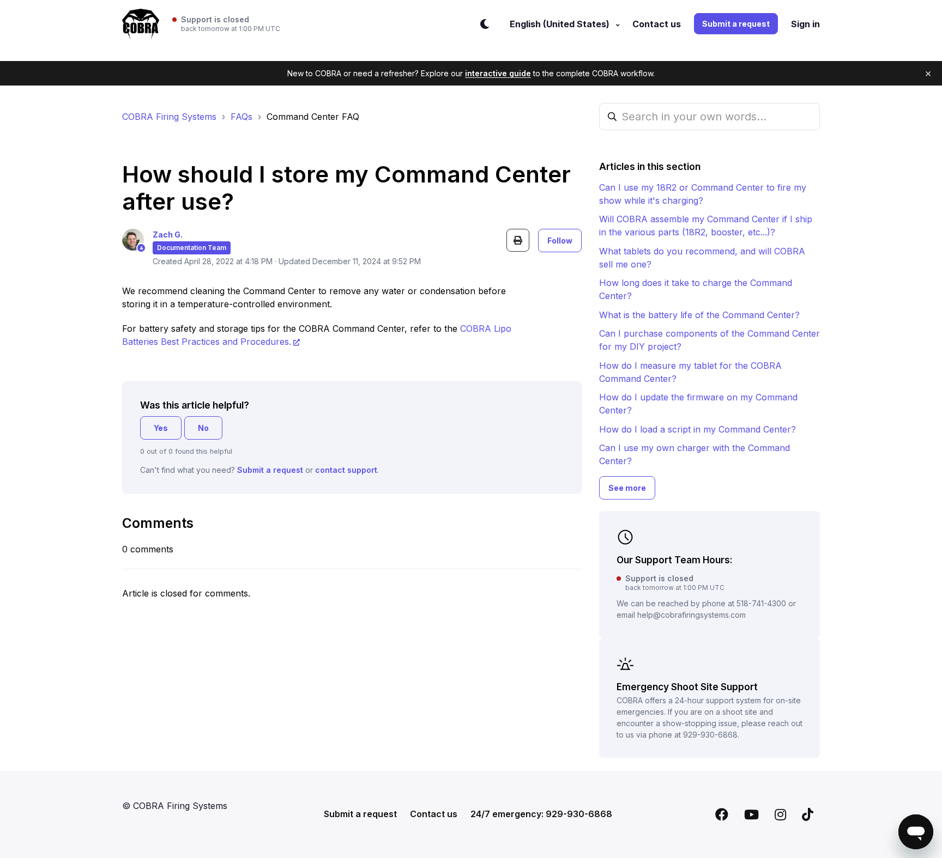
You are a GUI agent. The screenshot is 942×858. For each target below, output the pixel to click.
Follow (559, 240)
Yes (161, 428)
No (203, 428)
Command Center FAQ (313, 116)
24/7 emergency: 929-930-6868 (541, 813)
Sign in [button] (805, 24)
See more (627, 487)
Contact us (656, 24)
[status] (226, 24)
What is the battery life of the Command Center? (699, 314)
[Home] (140, 24)
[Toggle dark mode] (485, 24)
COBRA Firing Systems (169, 116)
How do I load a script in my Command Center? (697, 429)
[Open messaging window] (915, 831)
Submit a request (736, 23)
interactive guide (498, 73)
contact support (346, 469)
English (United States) (561, 24)
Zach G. (168, 234)
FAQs (241, 116)
